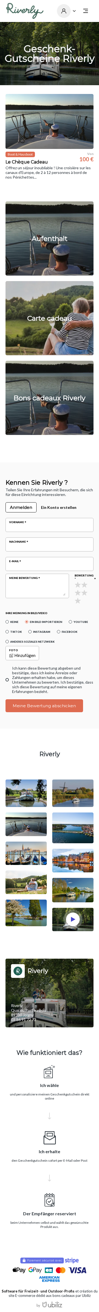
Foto (13, 650)
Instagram (41, 631)
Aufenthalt (49, 238)
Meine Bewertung (23, 577)
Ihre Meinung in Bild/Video (26, 613)
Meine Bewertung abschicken (44, 705)
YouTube (80, 621)
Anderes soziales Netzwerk (32, 641)
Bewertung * (84, 577)
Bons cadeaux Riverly (49, 398)
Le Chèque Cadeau (27, 162)
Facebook (69, 631)
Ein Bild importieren (46, 621)
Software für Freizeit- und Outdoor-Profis (38, 1291)
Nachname (17, 541)
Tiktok (16, 631)
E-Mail (14, 561)
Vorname (16, 522)
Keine (14, 621)
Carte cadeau (49, 318)
